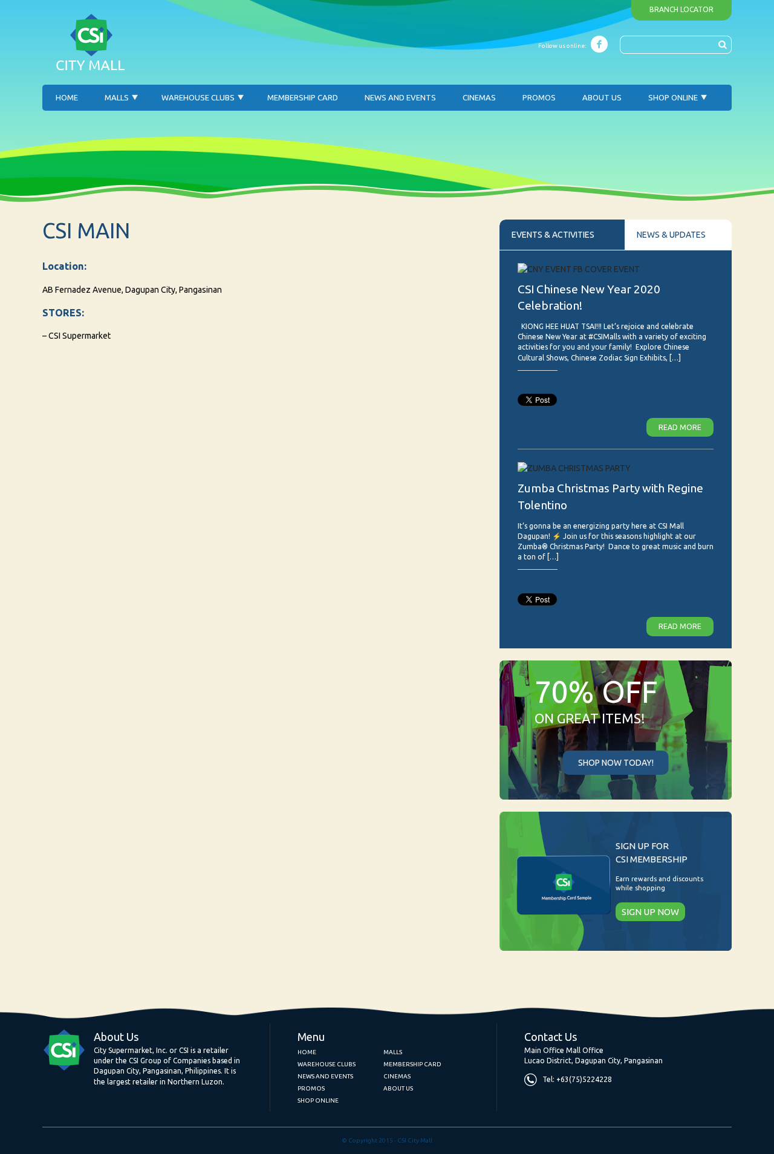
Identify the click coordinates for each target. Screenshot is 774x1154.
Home (67, 97)
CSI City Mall (90, 42)
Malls (117, 97)
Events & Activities (553, 235)
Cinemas (479, 97)
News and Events (400, 97)
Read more (680, 427)
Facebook (599, 44)
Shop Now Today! (616, 763)
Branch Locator (681, 9)
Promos (539, 97)
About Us (602, 97)
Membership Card (302, 97)
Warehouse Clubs (198, 97)
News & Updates (671, 235)
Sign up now (650, 912)
